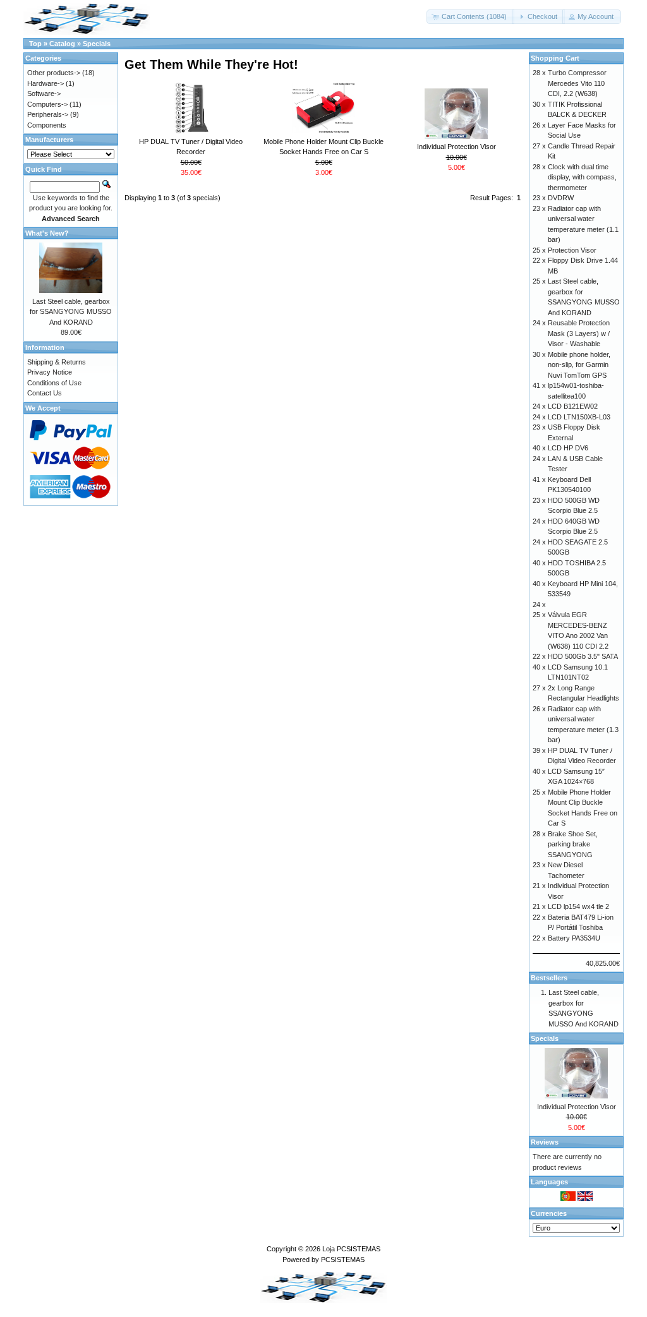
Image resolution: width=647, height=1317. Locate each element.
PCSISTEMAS (343, 1259)
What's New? (47, 233)
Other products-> (53, 72)
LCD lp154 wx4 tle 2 (578, 906)
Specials (97, 43)
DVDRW (561, 197)
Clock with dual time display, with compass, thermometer (582, 177)
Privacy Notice (49, 372)
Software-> (44, 93)
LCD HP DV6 (568, 448)
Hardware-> (45, 83)
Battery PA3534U (574, 938)
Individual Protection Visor (456, 146)
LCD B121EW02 (573, 406)
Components (46, 125)
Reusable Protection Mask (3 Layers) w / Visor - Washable (579, 333)
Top (35, 43)
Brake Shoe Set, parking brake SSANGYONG (573, 844)
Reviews (545, 1142)
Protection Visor (572, 250)
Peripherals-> (47, 114)
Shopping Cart (555, 58)
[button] (470, 16)
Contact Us (44, 393)
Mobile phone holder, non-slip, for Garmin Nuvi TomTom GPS (579, 365)
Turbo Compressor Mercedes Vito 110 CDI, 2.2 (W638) (577, 83)
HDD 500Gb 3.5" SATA (583, 656)
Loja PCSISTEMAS (351, 1249)
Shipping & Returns (56, 362)
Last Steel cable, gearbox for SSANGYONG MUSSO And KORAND (71, 312)
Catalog (62, 43)
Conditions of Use (54, 383)
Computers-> (47, 104)
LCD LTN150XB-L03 (579, 417)
